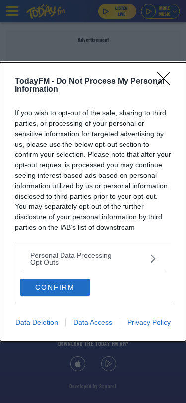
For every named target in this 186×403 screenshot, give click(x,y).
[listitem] (93, 259)
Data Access (92, 322)
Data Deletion (36, 322)
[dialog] (93, 201)
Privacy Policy (149, 322)
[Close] (166, 81)
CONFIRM (55, 287)
